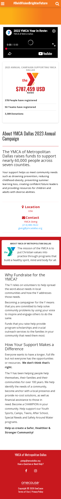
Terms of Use (24, 491)
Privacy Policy (37, 491)
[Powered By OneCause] (30, 483)
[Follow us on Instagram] (34, 470)
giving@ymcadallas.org (30, 228)
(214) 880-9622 (30, 224)
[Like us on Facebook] (25, 470)
